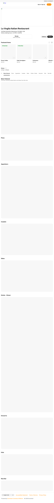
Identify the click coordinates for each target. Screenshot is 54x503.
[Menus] (6, 68)
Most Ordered (7, 73)
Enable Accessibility (48, 1)
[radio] (44, 37)
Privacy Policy (42, 495)
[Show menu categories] (1, 73)
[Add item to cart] (14, 57)
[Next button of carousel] (52, 42)
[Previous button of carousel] (49, 42)
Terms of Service (33, 495)
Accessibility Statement (22, 495)
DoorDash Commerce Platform (15, 498)
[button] (8, 53)
